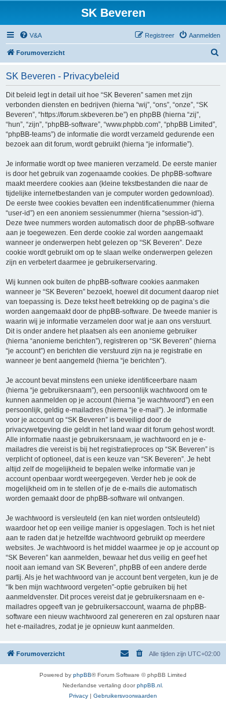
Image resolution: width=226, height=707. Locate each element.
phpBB (82, 675)
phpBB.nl (149, 685)
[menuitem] (30, 35)
